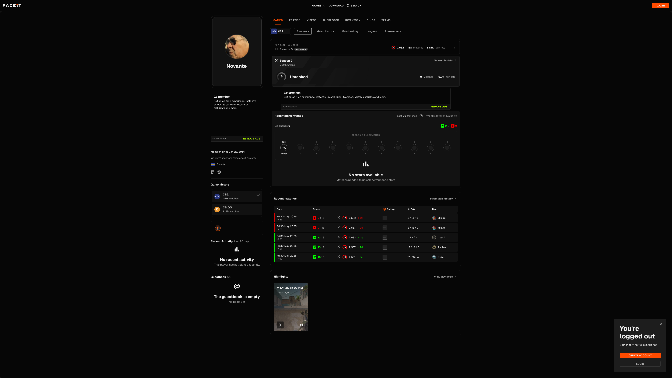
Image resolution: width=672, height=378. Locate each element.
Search (356, 5)
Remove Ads (251, 138)
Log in (660, 5)
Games (317, 5)
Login (640, 363)
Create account (640, 355)
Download (336, 5)
